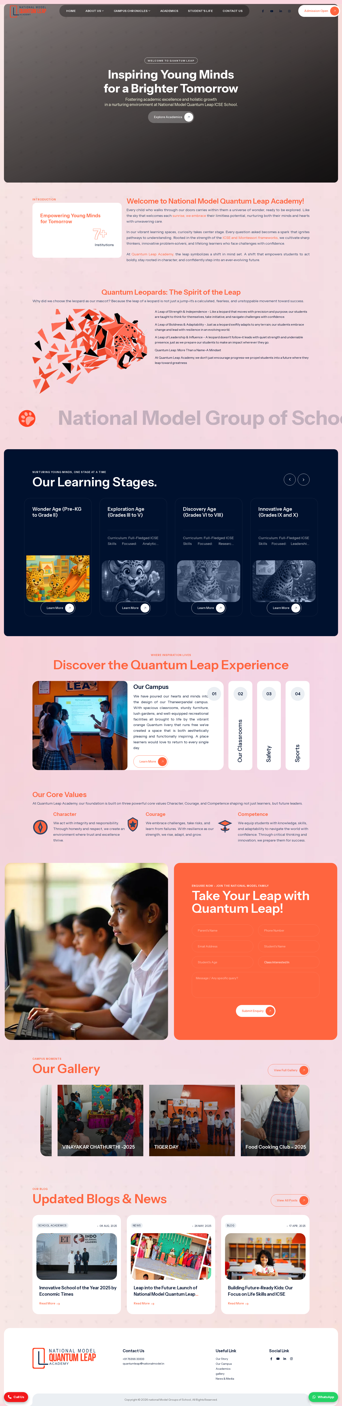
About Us (93, 11)
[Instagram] (289, 11)
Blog (230, 1225)
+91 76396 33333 (133, 1359)
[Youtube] (272, 11)
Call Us (18, 1397)
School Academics (52, 1225)
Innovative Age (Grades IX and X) (278, 512)
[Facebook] (263, 11)
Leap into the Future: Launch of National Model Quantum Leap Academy (165, 1294)
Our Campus (224, 1364)
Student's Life (200, 11)
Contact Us (232, 11)
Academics (169, 11)
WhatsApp (326, 1397)
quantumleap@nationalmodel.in (143, 1363)
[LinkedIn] (281, 11)
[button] (304, 480)
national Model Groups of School (170, 1399)
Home (71, 11)
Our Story (222, 1359)
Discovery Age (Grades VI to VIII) (203, 512)
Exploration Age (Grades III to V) (126, 512)
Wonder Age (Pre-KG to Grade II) (56, 512)
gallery (220, 1373)
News (137, 1225)
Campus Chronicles (131, 11)
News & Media (225, 1378)
